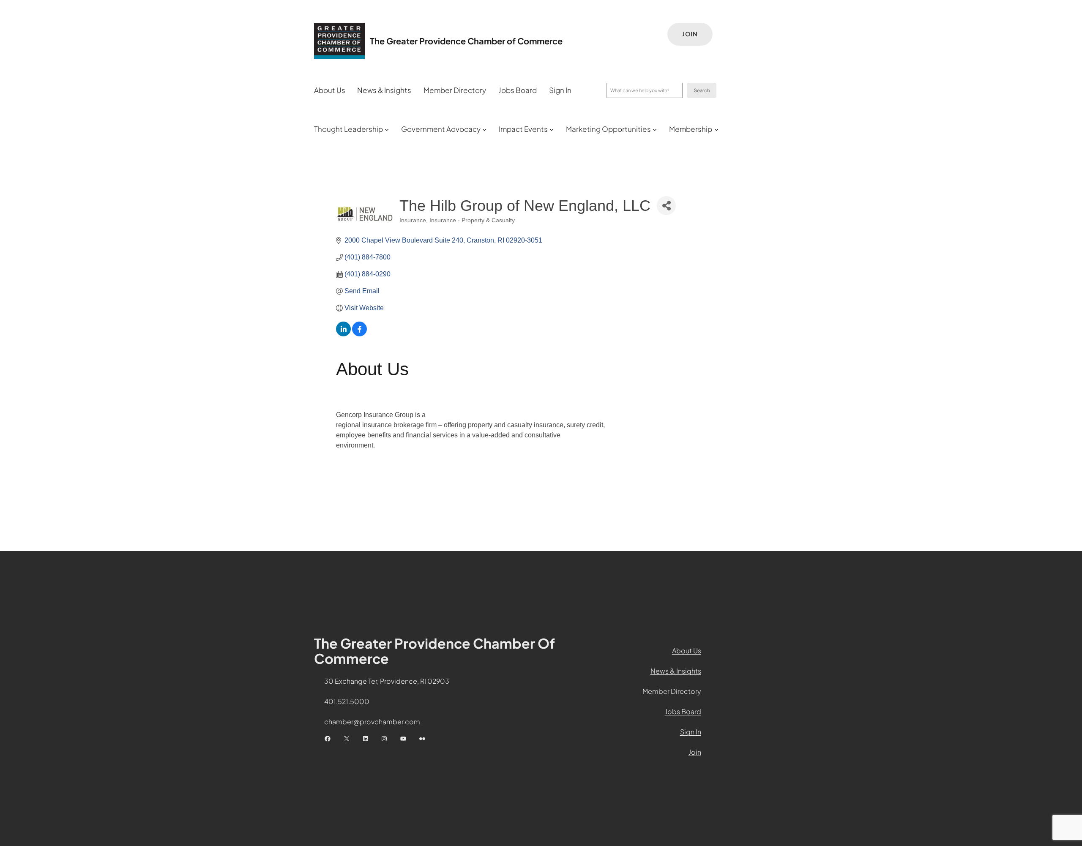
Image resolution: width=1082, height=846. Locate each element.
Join (690, 34)
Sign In (690, 731)
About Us (686, 650)
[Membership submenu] (716, 129)
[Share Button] (666, 205)
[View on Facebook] (359, 334)
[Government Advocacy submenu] (484, 129)
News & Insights (675, 670)
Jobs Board (683, 711)
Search (702, 90)
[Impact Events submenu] (551, 129)
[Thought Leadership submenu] (387, 129)
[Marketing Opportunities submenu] (655, 129)
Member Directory (671, 691)
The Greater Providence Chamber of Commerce (466, 40)
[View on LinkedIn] (343, 334)
